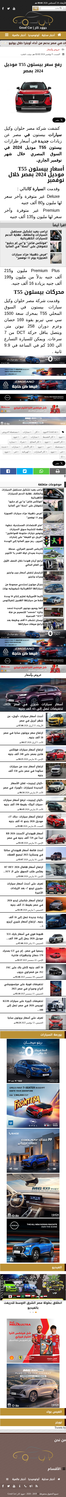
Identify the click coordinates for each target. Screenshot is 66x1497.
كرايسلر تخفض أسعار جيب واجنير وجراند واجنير (25, 575)
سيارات (55, 134)
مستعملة (59, 447)
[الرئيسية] (59, 34)
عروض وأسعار (53, 49)
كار (36, 432)
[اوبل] (33, 373)
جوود (61, 437)
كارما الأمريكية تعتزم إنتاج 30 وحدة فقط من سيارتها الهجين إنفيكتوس (23, 598)
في (27, 134)
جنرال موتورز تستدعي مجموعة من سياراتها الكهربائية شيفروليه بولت (22, 587)
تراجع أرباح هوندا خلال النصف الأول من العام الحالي (23, 563)
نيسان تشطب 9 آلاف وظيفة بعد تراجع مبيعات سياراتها (25, 622)
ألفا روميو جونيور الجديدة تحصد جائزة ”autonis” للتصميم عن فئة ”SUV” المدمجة (25, 612)
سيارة (38, 188)
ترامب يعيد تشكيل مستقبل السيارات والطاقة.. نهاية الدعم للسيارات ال (26, 235)
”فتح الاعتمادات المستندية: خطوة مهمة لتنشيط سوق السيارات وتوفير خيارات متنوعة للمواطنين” (24, 529)
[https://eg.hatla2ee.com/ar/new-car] (47, 153)
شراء (22, 442)
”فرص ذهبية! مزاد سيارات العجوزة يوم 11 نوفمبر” (30, 256)
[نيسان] (33, 398)
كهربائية (26, 238)
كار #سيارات (39, 452)
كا (29, 188)
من (48, 447)
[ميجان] (33, 361)
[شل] (33, 410)
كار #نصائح (34, 442)
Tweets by (60, 1427)
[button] (36, 1312)
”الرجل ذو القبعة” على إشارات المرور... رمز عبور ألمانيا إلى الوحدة (23, 539)
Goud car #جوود (49, 432)
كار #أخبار (28, 447)
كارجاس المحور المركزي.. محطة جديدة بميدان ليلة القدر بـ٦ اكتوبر (24, 551)
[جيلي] (33, 386)
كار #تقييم (58, 442)
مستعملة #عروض (10, 432)
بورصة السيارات (51, 1034)
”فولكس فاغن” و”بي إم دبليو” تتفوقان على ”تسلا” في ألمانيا (26, 244)
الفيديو (57, 1267)
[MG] (33, 1195)
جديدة (43, 141)
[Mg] (33, 422)
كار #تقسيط (48, 437)
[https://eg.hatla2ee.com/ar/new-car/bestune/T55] (47, 147)
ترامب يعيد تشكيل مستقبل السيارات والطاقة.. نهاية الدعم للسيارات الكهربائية (22, 494)
